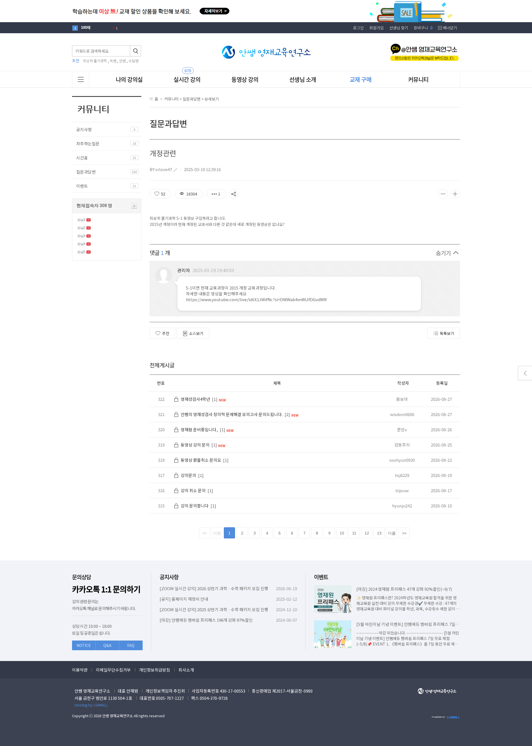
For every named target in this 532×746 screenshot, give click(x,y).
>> (404, 533)
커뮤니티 (418, 79)
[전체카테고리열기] (81, 79)
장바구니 (423, 27)
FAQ (130, 645)
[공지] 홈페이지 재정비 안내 (184, 599)
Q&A (107, 645)
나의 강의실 (129, 79)
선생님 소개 (302, 79)
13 (379, 533)
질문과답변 (86, 172)
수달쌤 (134, 60)
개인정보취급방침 (154, 670)
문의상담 (81, 577)
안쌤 (122, 60)
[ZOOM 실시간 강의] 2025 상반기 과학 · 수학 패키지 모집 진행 (214, 609)
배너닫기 (450, 27)
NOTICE (83, 645)
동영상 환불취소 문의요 (201, 460)
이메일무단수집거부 (113, 670)
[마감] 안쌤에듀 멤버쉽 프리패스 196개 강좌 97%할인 (206, 620)
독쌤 (113, 60)
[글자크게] (455, 193)
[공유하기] (233, 193)
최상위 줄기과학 (95, 60)
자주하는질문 (87, 143)
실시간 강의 (186, 79)
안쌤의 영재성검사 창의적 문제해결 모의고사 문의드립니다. (232, 414)
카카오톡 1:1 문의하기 (106, 589)
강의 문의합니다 (195, 505)
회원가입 (376, 27)
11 (354, 533)
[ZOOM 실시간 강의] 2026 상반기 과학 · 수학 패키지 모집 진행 (214, 588)
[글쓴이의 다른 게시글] (175, 170)
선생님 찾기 (398, 27)
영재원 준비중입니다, (199, 429)
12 (367, 533)
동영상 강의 (244, 79)
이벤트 (82, 186)
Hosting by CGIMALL (91, 705)
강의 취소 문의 (193, 490)
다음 (392, 533)
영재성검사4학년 (195, 399)
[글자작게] (443, 193)
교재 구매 (361, 79)
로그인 (358, 27)
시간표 (82, 158)
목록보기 (447, 333)
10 (342, 533)
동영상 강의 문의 (195, 445)
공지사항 (84, 129)
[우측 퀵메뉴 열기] (525, 373)
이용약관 (80, 670)
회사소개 (186, 670)
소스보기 (196, 333)
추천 (165, 333)
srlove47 (163, 169)
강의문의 (188, 475)
